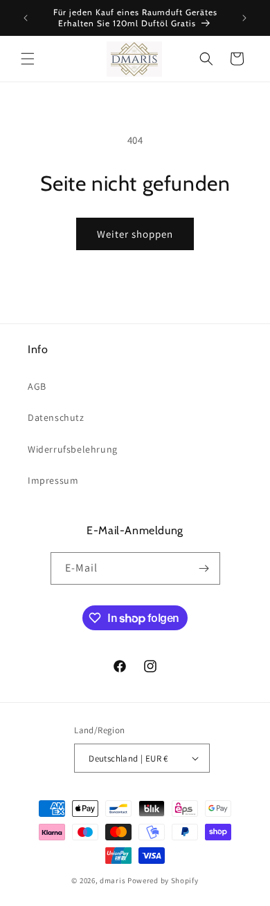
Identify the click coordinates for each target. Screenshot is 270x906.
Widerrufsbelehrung (73, 449)
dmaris (112, 880)
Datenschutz (56, 417)
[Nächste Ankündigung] (244, 18)
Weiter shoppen (135, 233)
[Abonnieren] (204, 568)
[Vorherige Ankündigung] (25, 18)
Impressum (53, 480)
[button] (27, 59)
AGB (37, 386)
